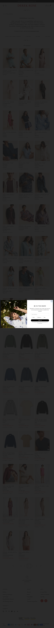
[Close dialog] (52, 301)
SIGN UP (40, 320)
